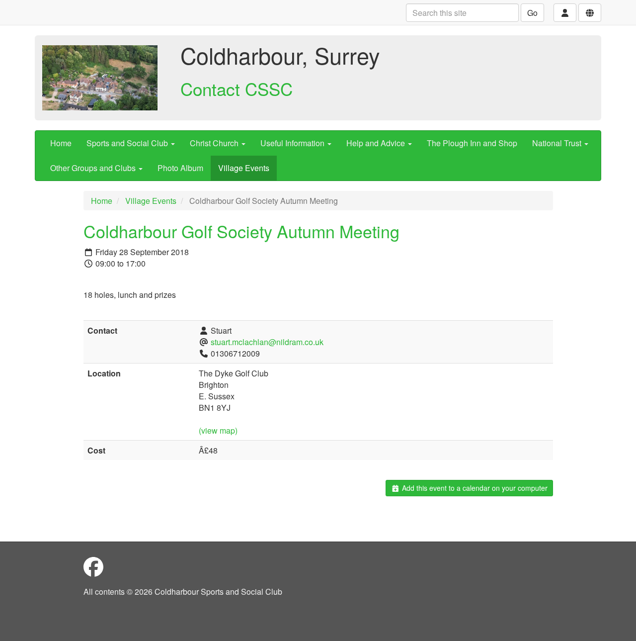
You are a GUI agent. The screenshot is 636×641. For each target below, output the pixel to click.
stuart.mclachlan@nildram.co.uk (267, 342)
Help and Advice (376, 143)
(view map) (218, 430)
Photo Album (180, 168)
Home (61, 143)
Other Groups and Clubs (94, 168)
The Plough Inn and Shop (472, 143)
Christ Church (215, 143)
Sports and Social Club (128, 143)
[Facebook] (93, 566)
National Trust (557, 143)
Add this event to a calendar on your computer (474, 488)
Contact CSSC (236, 88)
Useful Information (293, 143)
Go (532, 12)
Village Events (243, 168)
